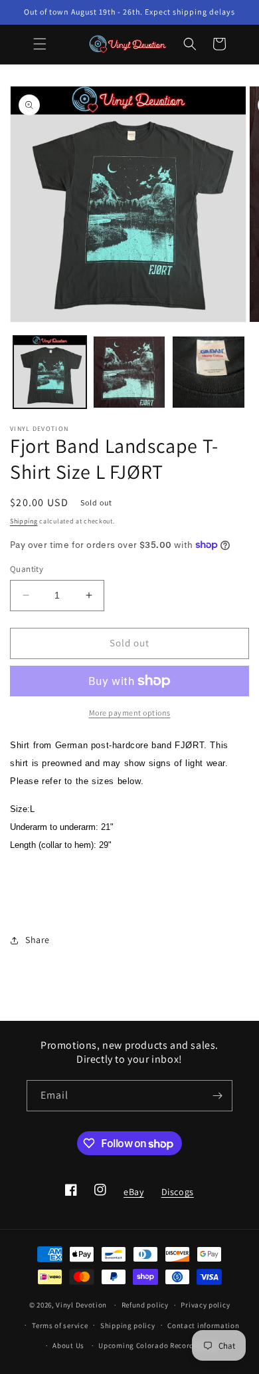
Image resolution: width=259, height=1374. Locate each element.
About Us (68, 1345)
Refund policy (145, 1304)
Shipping (24, 521)
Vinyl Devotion (81, 1304)
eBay (133, 1196)
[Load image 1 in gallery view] (49, 372)
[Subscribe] (217, 1095)
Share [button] (37, 940)
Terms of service (60, 1325)
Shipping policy (127, 1325)
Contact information (203, 1325)
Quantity (26, 569)
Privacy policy (205, 1304)
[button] (39, 44)
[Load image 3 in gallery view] (208, 372)
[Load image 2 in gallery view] (129, 372)
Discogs (177, 1196)
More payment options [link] (130, 713)
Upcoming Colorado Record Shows (158, 1345)
